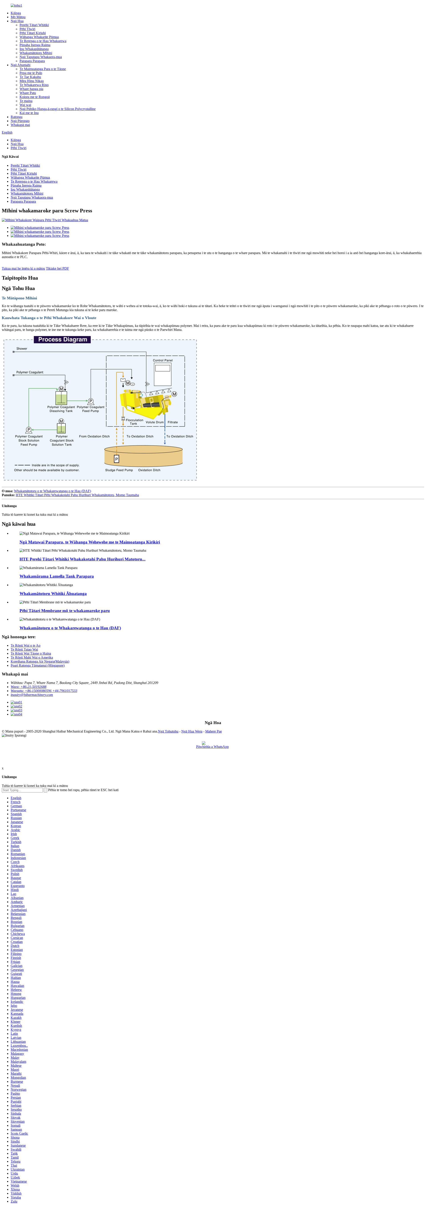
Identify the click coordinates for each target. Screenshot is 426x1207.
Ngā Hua (17, 21)
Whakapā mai (20, 125)
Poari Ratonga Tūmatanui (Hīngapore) (38, 665)
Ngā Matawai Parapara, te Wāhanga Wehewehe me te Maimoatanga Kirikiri (90, 542)
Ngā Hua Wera (191, 731)
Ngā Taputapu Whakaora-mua (41, 57)
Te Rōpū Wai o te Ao (25, 645)
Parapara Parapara (32, 61)
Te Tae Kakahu (30, 77)
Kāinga (16, 13)
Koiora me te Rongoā (35, 97)
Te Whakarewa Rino (34, 85)
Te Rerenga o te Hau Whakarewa (43, 41)
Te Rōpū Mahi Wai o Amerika (32, 657)
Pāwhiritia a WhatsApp (212, 747)
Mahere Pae (213, 731)
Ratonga (16, 117)
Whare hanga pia (31, 89)
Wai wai (25, 105)
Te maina (26, 101)
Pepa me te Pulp (31, 73)
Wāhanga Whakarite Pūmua (39, 37)
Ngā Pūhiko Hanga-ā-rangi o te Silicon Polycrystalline (58, 109)
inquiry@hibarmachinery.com (32, 695)
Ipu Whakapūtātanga (34, 49)
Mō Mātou (18, 17)
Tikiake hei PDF (57, 268)
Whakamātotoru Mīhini (36, 53)
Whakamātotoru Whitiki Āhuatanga (53, 593)
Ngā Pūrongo (20, 121)
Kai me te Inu (29, 113)
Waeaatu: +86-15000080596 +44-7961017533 (44, 691)
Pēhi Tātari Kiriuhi (33, 33)
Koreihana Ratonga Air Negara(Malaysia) (40, 661)
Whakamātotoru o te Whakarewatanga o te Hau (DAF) (52, 491)
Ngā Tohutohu (168, 731)
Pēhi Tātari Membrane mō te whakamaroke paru (65, 610)
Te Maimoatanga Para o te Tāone (43, 69)
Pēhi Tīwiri (27, 29)
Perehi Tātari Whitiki (34, 25)
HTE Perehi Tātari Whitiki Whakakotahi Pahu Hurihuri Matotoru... (83, 559)
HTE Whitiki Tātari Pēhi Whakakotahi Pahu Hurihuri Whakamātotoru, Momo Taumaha (77, 495)
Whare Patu (28, 93)
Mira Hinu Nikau (32, 81)
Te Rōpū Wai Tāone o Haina (31, 653)
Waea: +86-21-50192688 (28, 687)
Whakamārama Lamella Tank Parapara (57, 576)
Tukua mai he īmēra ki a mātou (23, 268)
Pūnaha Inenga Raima (35, 45)
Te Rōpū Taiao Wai (24, 649)
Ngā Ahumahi (20, 65)
